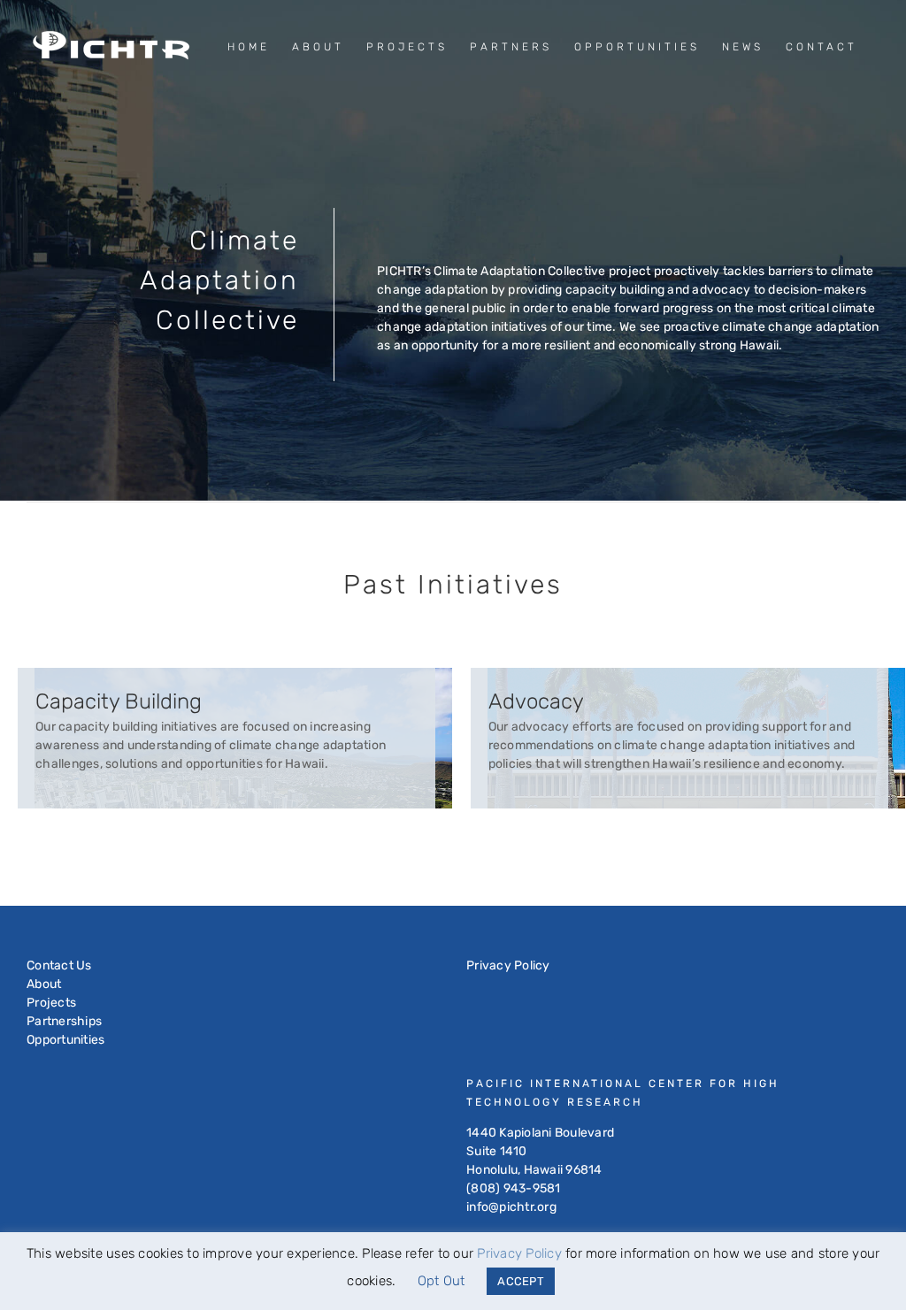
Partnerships (64, 1021)
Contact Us (59, 965)
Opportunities (65, 1039)
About (44, 984)
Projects (51, 1002)
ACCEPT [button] (520, 1281)
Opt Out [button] (441, 1281)
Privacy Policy (508, 965)
